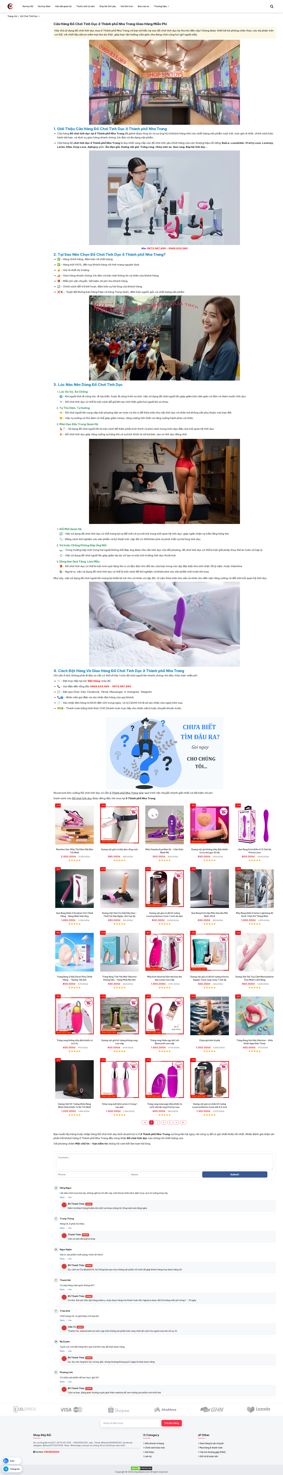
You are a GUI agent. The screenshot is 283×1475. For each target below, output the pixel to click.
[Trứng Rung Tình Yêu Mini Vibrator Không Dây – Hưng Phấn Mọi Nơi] (119, 952)
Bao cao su (143, 6)
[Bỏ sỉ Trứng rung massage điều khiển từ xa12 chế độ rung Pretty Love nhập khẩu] (164, 1079)
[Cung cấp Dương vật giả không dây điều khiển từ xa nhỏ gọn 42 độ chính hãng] (209, 825)
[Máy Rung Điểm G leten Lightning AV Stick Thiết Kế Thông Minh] (254, 888)
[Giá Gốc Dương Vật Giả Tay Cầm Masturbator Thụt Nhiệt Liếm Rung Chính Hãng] (254, 952)
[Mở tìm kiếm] (272, 6)
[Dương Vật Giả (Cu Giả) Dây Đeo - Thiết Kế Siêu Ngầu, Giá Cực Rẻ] (119, 888)
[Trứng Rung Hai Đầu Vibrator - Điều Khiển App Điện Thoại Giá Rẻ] (254, 1016)
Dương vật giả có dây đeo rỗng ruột (119, 849)
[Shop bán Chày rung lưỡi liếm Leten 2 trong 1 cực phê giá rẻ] (119, 1079)
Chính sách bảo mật (155, 1447)
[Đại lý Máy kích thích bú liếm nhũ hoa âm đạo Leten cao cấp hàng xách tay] (164, 952)
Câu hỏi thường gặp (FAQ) (213, 1452)
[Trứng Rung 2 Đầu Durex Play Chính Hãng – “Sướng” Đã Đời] (74, 952)
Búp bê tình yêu (107, 6)
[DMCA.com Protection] (141, 1468)
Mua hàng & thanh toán (211, 1447)
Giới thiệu (149, 1452)
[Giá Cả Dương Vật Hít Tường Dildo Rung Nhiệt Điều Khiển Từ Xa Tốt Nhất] (74, 1079)
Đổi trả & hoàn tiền (209, 1456)
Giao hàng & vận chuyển (212, 1443)
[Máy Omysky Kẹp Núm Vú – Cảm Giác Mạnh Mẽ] (164, 825)
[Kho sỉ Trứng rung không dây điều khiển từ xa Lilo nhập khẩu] (74, 1016)
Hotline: (47, 1451)
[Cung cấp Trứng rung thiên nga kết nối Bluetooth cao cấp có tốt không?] (164, 1016)
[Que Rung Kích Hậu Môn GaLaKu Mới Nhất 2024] (209, 888)
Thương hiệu (160, 6)
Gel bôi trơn (127, 6)
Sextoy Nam (44, 6)
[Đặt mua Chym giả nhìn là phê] (209, 1016)
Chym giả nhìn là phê (209, 1040)
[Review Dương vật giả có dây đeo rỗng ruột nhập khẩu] (119, 825)
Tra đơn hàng (171, 1423)
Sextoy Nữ (27, 6)
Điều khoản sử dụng (154, 1443)
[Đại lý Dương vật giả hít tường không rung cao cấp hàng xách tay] (119, 1016)
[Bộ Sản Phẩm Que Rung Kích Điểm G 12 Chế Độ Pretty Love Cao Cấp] (254, 825)
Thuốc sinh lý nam (85, 6)
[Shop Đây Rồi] (10, 6)
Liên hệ (148, 1456)
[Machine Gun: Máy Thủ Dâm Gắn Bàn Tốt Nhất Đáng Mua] (74, 825)
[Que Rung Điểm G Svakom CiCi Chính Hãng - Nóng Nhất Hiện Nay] (74, 888)
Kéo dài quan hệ (63, 6)
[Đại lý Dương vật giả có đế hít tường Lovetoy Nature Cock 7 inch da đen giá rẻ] (164, 888)
